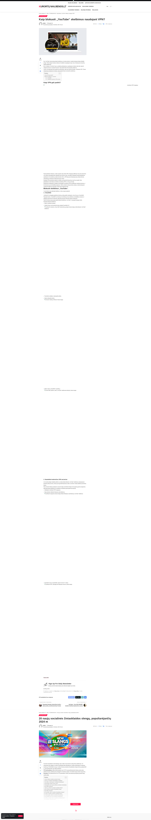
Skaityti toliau (75, 804)
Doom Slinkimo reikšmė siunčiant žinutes (52, 779)
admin (44, 23)
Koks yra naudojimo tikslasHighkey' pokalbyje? (53, 780)
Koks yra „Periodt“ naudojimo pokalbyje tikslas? (54, 787)
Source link (46, 677)
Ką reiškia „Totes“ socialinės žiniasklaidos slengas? (55, 792)
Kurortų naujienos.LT (52, 6)
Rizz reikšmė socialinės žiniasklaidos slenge (53, 789)
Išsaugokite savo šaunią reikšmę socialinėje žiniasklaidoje (56, 784)
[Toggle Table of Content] (59, 73)
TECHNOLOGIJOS (43, 813)
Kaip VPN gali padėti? (49, 75)
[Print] (103, 24)
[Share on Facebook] (98, 24)
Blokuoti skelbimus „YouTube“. (50, 76)
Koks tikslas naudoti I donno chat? (51, 783)
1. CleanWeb (49, 77)
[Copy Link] (102, 24)
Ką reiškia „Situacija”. (49, 790)
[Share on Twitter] (100, 24)
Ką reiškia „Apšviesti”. (49, 786)
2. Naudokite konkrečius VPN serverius (53, 79)
